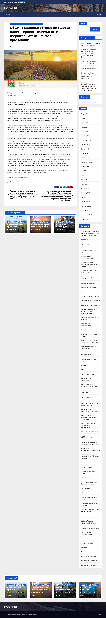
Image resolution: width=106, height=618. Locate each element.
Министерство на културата (87, 392)
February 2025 (86, 193)
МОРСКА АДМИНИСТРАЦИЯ (87, 437)
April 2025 (84, 184)
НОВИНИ (10, 8)
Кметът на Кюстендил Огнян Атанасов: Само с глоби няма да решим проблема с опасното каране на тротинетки (89, 65)
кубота (83, 365)
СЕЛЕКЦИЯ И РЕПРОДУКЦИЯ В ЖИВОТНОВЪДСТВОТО (89, 522)
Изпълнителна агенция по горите (90, 335)
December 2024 (86, 201)
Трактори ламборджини (89, 561)
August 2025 (85, 166)
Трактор (84, 552)
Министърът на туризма (89, 432)
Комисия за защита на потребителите (88, 354)
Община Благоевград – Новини (89, 472)
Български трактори (88, 283)
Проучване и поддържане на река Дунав (90, 510)
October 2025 (85, 158)
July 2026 (84, 118)
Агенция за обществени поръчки (89, 251)
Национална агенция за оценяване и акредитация (90, 443)
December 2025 (86, 149)
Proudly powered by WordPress (12, 614)
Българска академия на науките (89, 278)
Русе (82, 516)
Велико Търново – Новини (90, 296)
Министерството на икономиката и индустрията (88, 425)
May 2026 (84, 127)
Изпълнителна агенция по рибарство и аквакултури (90, 341)
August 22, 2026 (14, 592)
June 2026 (84, 123)
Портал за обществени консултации (89, 498)
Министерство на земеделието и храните (89, 385)
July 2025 (84, 171)
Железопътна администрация (86, 324)
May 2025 (84, 180)
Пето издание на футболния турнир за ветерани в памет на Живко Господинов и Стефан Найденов (88, 86)
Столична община (87, 543)
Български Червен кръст (89, 287)
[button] (97, 14)
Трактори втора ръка (88, 556)
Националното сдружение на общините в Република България (26, 24)
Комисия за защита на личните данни (88, 347)
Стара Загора (85, 539)
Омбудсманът (85, 488)
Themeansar (35, 614)
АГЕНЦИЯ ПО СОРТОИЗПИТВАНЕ (88, 257)
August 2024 (85, 219)
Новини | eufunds (87, 467)
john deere (84, 239)
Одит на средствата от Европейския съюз (89, 483)
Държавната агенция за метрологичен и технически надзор (89, 311)
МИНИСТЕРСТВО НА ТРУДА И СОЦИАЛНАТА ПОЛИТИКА (89, 417)
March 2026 (85, 136)
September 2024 (86, 215)
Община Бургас (86, 478)
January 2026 (85, 144)
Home (8, 14)
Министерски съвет (88, 374)
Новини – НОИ (86, 463)
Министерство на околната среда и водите (90, 404)
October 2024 (85, 210)
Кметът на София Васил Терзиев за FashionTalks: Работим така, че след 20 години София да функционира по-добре (90, 53)
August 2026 (85, 114)
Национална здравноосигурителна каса (90, 449)
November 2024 (86, 206)
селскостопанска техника (90, 528)
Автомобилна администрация (86, 245)
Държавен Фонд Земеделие (90, 305)
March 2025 (85, 188)
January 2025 (85, 197)
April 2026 (84, 131)
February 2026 (86, 140)
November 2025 (86, 153)
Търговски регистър (88, 565)
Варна (83, 292)
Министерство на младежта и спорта (88, 398)
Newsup (28, 614)
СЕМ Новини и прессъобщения (86, 533)
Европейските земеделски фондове (90, 318)
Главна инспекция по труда (90, 300)
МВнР (83, 370)
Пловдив (84, 493)
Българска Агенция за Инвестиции (88, 271)
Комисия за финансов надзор (88, 360)
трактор (84, 547)
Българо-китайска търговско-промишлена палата (89, 264)
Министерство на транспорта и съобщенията (90, 410)
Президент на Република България (89, 504)
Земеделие (84, 330)
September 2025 (86, 162)
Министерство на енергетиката (87, 379)
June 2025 (84, 175)
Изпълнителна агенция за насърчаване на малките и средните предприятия (90, 233)
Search (83, 23)
